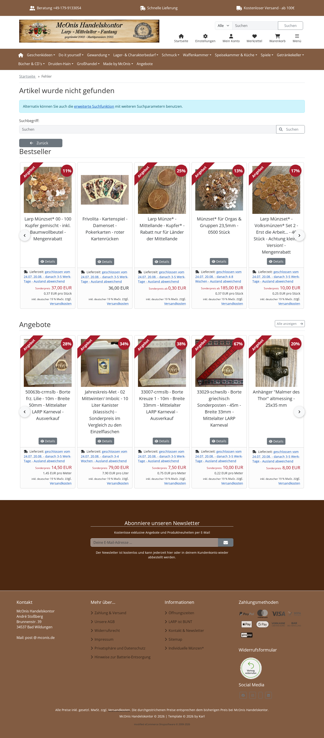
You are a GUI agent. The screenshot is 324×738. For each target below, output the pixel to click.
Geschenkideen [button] (39, 55)
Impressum (103, 639)
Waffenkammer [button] (196, 55)
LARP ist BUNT (179, 621)
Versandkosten (61, 303)
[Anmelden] (225, 542)
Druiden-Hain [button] (59, 63)
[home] (21, 55)
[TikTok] (261, 695)
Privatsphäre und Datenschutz (119, 648)
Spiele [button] (266, 55)
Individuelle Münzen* (185, 648)
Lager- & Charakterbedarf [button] (134, 55)
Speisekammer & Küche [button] (234, 55)
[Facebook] (243, 695)
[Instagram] (252, 695)
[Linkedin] (268, 695)
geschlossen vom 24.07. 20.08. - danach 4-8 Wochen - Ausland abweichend (218, 276)
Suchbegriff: (29, 120)
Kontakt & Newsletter (185, 630)
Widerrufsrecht (106, 630)
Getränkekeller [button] (289, 55)
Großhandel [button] (87, 63)
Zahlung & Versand (109, 612)
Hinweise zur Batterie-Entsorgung (122, 657)
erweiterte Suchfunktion (94, 106)
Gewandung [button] (97, 55)
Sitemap (174, 639)
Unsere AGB (104, 621)
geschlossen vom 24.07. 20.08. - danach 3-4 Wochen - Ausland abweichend (104, 456)
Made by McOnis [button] (116, 63)
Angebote (145, 63)
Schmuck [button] (169, 55)
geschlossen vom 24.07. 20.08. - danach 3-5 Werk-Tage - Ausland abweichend (47, 276)
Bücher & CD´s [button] (30, 63)
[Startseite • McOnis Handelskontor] (89, 32)
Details (49, 261)
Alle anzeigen (287, 324)
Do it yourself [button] (70, 55)
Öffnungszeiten (180, 612)
